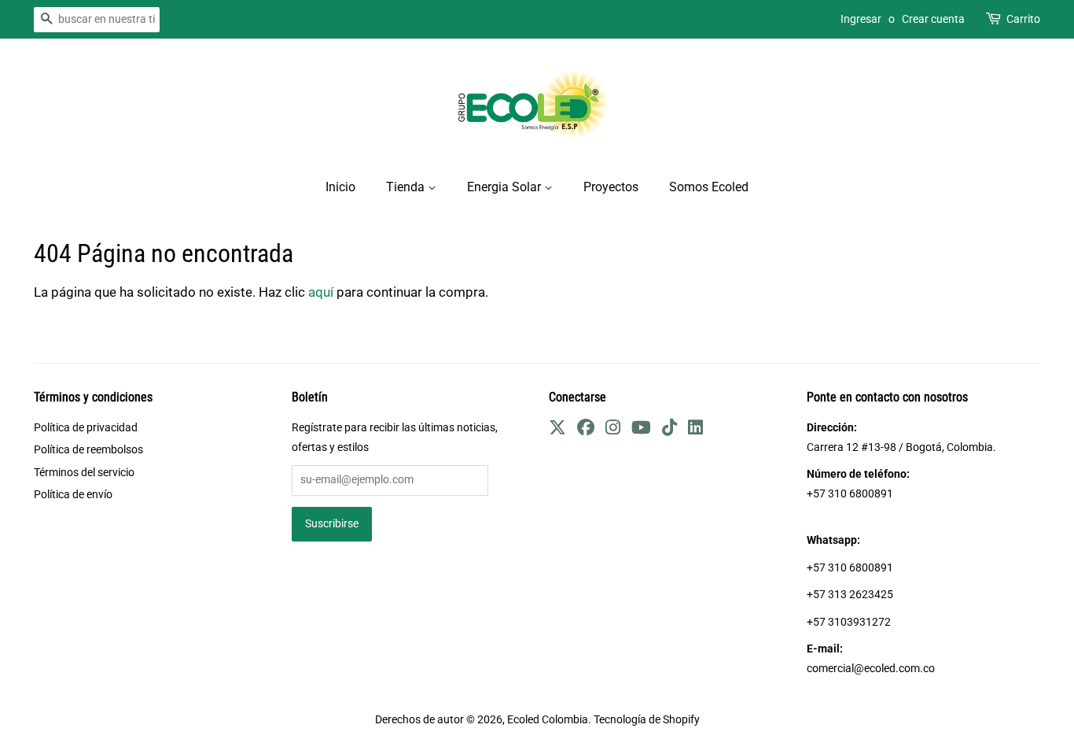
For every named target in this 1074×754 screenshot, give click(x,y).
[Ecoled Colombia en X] (557, 430)
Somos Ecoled (708, 186)
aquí (320, 292)
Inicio (340, 186)
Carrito (1023, 19)
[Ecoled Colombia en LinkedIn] (695, 430)
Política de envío (73, 494)
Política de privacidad (86, 427)
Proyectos (610, 186)
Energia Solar (505, 186)
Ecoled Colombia (547, 719)
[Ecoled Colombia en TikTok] (669, 430)
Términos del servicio (84, 472)
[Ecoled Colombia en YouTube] (641, 430)
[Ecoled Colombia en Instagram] (612, 430)
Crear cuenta (933, 19)
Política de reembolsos (88, 449)
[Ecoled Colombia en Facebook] (585, 430)
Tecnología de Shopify (647, 719)
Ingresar (860, 19)
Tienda (407, 186)
